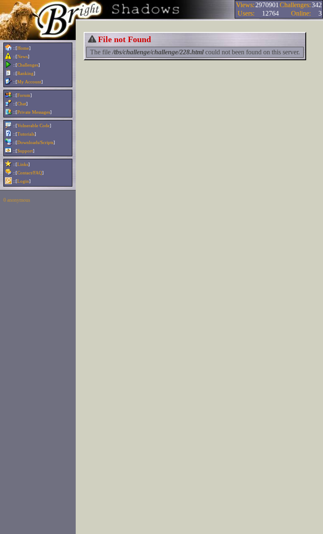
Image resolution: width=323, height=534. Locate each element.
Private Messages (33, 112)
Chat (21, 103)
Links (22, 164)
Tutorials (25, 133)
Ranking (25, 73)
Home (23, 48)
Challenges (27, 64)
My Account (29, 81)
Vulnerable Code (33, 125)
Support (25, 150)
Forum (23, 95)
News (22, 56)
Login (23, 181)
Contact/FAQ (29, 172)
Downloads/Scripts (35, 142)
